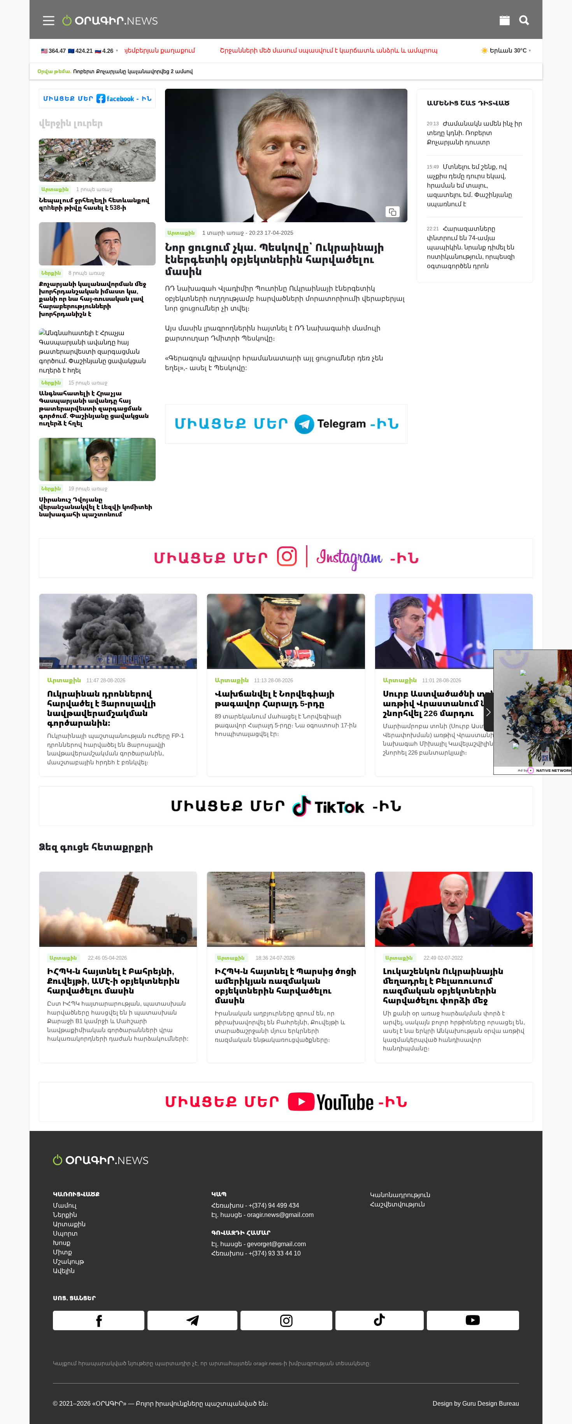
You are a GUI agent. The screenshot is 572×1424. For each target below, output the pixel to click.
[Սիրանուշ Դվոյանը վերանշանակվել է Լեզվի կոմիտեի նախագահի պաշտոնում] (97, 459)
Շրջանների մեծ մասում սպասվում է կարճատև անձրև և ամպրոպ (261, 50)
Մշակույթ (68, 1261)
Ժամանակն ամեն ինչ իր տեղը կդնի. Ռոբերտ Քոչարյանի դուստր (474, 133)
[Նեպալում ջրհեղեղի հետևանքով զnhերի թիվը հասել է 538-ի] (97, 159)
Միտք (62, 1252)
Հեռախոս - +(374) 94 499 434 (255, 1205)
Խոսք (61, 1243)
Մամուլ (64, 1205)
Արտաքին (54, 189)
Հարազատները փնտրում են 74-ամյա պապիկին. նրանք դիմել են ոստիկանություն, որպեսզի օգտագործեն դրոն (471, 247)
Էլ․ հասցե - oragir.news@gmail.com (262, 1215)
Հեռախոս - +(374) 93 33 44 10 (256, 1253)
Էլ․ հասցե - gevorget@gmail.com (258, 1244)
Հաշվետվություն (397, 1204)
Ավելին (64, 1271)
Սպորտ (65, 1233)
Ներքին (51, 272)
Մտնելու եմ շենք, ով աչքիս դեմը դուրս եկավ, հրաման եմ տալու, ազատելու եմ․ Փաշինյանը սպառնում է (469, 185)
